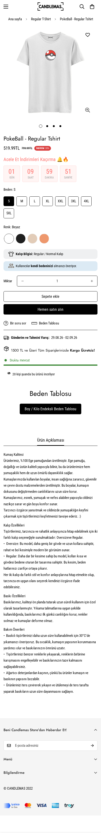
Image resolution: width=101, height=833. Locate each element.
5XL (9, 213)
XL (47, 201)
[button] (92, 6)
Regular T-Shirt (41, 19)
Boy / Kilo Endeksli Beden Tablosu (50, 409)
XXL (60, 201)
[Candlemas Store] (50, 6)
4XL (86, 201)
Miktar (8, 281)
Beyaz (9, 238)
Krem (32, 238)
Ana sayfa (15, 19)
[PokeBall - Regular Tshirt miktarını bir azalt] (22, 281)
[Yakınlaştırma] (87, 110)
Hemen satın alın (50, 309)
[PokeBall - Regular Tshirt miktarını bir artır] (91, 281)
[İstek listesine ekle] (87, 35)
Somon (44, 238)
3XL (73, 201)
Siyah (20, 238)
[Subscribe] (92, 745)
